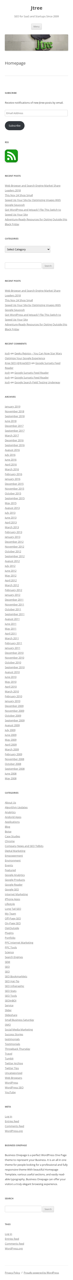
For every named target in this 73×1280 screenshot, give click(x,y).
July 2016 (10, 455)
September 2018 (15, 416)
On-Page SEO (13, 923)
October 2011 (13, 609)
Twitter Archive (14, 1063)
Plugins (9, 933)
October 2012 (13, 551)
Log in (8, 1116)
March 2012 (12, 585)
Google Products (15, 880)
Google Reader (14, 884)
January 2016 (12, 479)
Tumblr (9, 1058)
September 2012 (15, 556)
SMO (8, 1024)
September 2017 (15, 430)
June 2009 (10, 735)
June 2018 (10, 421)
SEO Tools (11, 995)
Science (9, 952)
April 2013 (11, 522)
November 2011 (14, 604)
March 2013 (12, 527)
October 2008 (13, 764)
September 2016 (15, 445)
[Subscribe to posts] (11, 161)
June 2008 (10, 773)
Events (9, 865)
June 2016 (10, 459)
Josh (7, 353)
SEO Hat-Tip (12, 981)
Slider (8, 1010)
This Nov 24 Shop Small (19, 195)
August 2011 (12, 619)
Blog (7, 826)
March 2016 (12, 469)
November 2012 (14, 546)
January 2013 (12, 537)
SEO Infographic (14, 986)
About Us (10, 802)
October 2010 (13, 662)
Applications (12, 822)
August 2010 (12, 672)
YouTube (10, 1092)
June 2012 (10, 570)
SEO (7, 967)
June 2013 (10, 517)
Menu (36, 26)
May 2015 (10, 503)
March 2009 (12, 749)
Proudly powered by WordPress (41, 1272)
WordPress (11, 1082)
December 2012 (14, 542)
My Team (10, 913)
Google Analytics (15, 875)
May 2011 (10, 628)
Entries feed (12, 1121)
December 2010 (14, 653)
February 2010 (13, 696)
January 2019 (12, 406)
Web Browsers (13, 1078)
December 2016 (14, 440)
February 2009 (13, 754)
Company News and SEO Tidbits (24, 846)
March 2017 (12, 435)
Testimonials (12, 1044)
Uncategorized (13, 1073)
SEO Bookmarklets (16, 976)
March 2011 (12, 638)
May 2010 (10, 682)
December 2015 (14, 484)
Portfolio (10, 938)
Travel (8, 1053)
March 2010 (12, 691)
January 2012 (12, 595)
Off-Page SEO (13, 918)
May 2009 (10, 740)
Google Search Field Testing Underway (37, 382)
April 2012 (11, 580)
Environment (13, 860)
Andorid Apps (13, 817)
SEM (7, 962)
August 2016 (12, 450)
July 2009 (10, 730)
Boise (8, 831)
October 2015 (13, 493)
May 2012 (10, 575)
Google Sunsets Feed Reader (31, 372)
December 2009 (14, 706)
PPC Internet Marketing (19, 942)
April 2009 (11, 744)
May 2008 (10, 778)
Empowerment (14, 855)
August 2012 (12, 561)
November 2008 (14, 759)
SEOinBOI (10, 1000)
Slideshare (11, 1015)
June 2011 (10, 624)
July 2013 (10, 513)
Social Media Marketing (19, 1029)
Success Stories (14, 1034)
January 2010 (12, 701)
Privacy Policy (12, 1272)
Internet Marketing (16, 894)
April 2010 (11, 686)
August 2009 (12, 725)
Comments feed (14, 1126)
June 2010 (10, 677)
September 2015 (15, 498)
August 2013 (12, 508)
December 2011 (14, 599)
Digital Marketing (15, 851)
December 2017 (14, 426)
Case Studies (12, 836)
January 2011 (12, 648)
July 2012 (10, 566)
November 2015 (14, 488)
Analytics (10, 812)
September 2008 (15, 768)
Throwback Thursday (17, 1049)
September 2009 (15, 720)
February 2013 (13, 532)
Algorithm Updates (16, 807)
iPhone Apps (12, 899)
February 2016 (13, 474)
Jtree (36, 8)
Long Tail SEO (13, 909)
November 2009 (14, 711)
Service (9, 1005)
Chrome (10, 841)
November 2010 (14, 657)
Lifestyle (10, 904)
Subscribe (14, 125)
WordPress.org (14, 1131)
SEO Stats (10, 991)
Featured (10, 870)
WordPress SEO (14, 1087)
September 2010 (15, 667)
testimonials (12, 1039)
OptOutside (12, 928)
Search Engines (14, 957)
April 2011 (11, 633)
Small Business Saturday (19, 1020)
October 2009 (13, 715)
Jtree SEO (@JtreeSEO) (18, 363)
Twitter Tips (12, 1068)
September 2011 (15, 614)
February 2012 (13, 590)
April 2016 (11, 464)
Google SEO (12, 889)
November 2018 (14, 411)
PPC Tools (11, 947)
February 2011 (13, 643)
